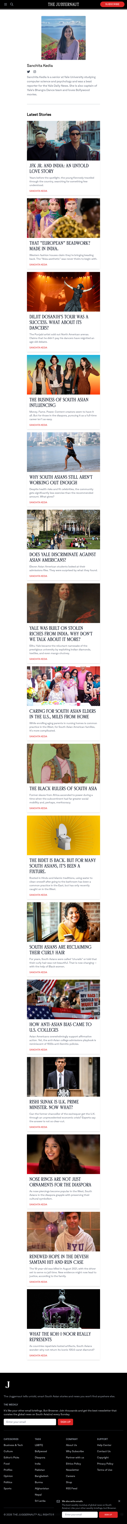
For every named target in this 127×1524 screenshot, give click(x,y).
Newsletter (72, 1470)
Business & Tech (13, 1445)
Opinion (8, 1476)
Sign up (108, 1515)
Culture (8, 1451)
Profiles (8, 1470)
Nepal (38, 1494)
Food (7, 1463)
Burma (39, 1482)
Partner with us (75, 1457)
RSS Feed (71, 1488)
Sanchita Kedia (38, 191)
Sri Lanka (40, 1501)
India (38, 1463)
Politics (8, 1482)
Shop (69, 1482)
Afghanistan (42, 1488)
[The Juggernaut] (7, 1387)
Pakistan (40, 1470)
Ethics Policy (73, 1463)
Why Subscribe (75, 1451)
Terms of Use (104, 1470)
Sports (7, 1488)
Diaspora (40, 1457)
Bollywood (41, 1451)
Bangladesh (41, 1476)
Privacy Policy (105, 1463)
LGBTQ (39, 1445)
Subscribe (112, 4)
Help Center (104, 1445)
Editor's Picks (11, 1457)
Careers (70, 1476)
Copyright (103, 1457)
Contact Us (104, 1451)
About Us (71, 1445)
